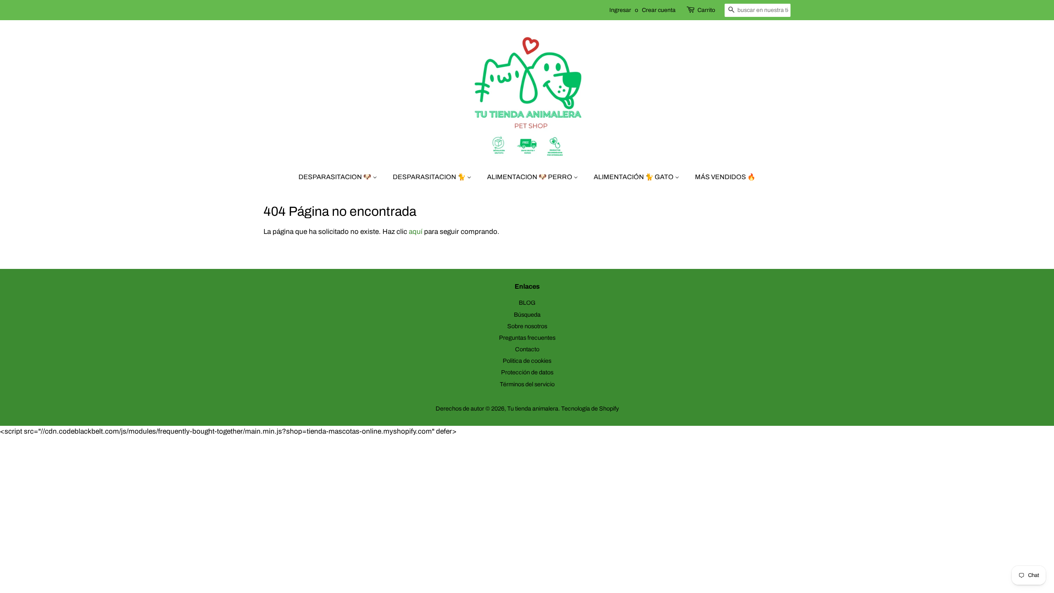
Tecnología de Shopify (590, 408)
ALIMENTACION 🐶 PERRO (530, 176)
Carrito (706, 10)
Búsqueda (527, 314)
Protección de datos (527, 372)
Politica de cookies (527, 360)
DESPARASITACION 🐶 (335, 176)
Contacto (527, 349)
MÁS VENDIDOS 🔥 (725, 176)
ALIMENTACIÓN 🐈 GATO (634, 176)
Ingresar (620, 10)
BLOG (527, 302)
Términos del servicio (527, 384)
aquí (415, 232)
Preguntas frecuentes (527, 337)
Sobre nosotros (527, 326)
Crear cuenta (659, 10)
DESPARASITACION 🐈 (430, 176)
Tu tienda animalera (532, 408)
